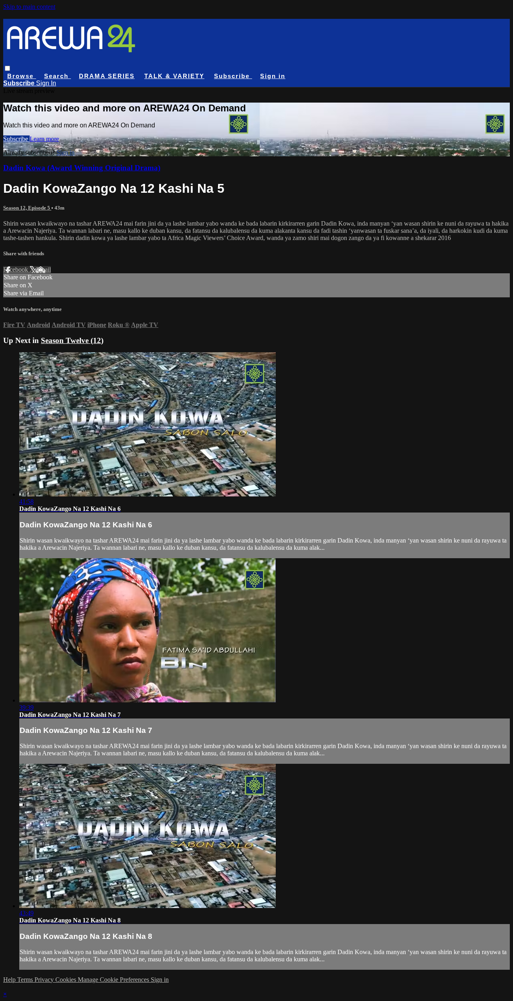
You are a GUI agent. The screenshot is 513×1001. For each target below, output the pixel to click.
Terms (25, 979)
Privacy (44, 979)
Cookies (66, 979)
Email (43, 269)
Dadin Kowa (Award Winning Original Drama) (81, 167)
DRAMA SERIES (107, 76)
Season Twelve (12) (72, 340)
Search (57, 76)
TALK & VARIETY (174, 76)
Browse (21, 76)
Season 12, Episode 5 (27, 208)
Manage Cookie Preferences (114, 979)
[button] (7, 68)
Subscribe (16, 138)
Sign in (272, 76)
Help (10, 979)
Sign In (46, 83)
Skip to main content (29, 6)
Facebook (16, 269)
